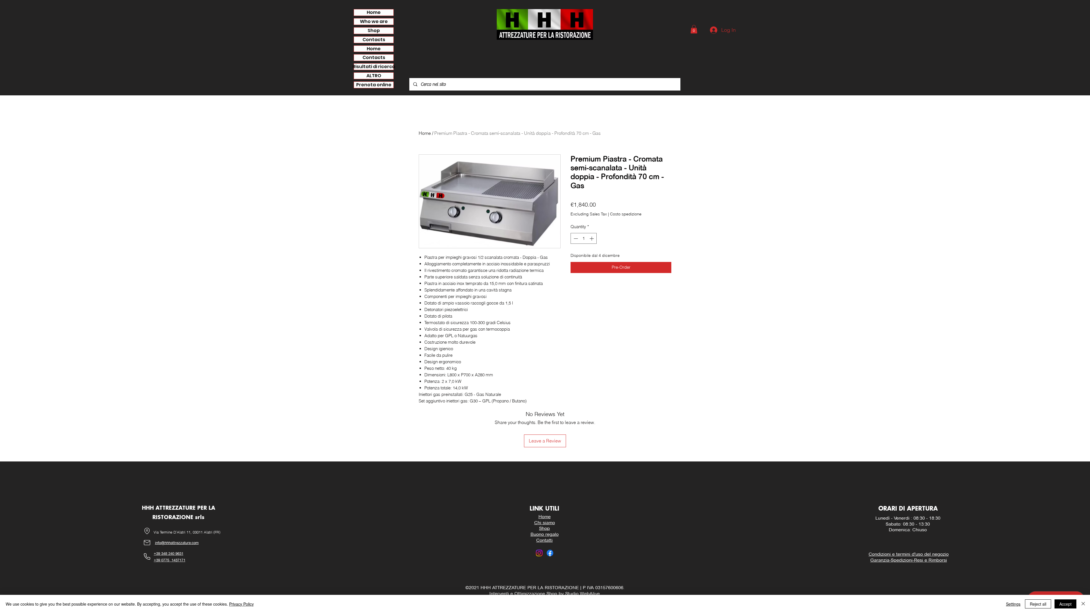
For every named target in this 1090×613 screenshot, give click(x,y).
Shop (374, 31)
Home (374, 12)
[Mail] (147, 542)
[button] (693, 29)
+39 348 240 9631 (168, 553)
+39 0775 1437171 (169, 560)
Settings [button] (1013, 604)
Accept (1065, 604)
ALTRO (373, 76)
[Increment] (592, 238)
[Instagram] (539, 553)
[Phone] (147, 556)
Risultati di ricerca (373, 67)
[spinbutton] (583, 238)
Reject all (1038, 604)
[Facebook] (550, 553)
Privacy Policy (241, 604)
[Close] (1083, 603)
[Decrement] (575, 238)
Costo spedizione (626, 214)
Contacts (373, 40)
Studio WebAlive (582, 593)
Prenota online (373, 85)
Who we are (374, 21)
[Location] (147, 531)
